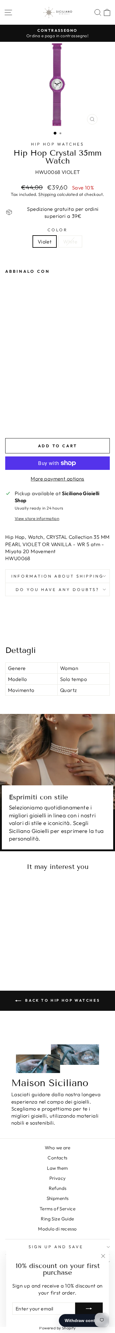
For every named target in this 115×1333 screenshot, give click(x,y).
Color (57, 229)
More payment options (57, 478)
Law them (57, 1168)
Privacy (57, 1178)
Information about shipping (57, 576)
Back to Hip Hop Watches (62, 1000)
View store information (37, 518)
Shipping (47, 194)
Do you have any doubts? (57, 589)
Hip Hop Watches (57, 144)
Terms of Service (58, 1209)
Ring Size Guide (57, 1219)
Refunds (58, 1188)
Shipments (58, 1198)
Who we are (57, 1148)
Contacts (57, 1158)
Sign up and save (56, 1246)
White (70, 241)
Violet (45, 241)
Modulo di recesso (57, 1229)
